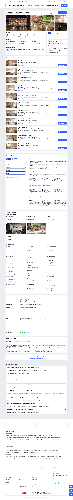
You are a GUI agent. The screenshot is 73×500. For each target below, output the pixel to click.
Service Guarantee (8, 477)
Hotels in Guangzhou (22, 456)
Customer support (8, 475)
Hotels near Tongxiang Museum (11, 448)
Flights (19, 1)
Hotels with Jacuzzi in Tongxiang (11, 467)
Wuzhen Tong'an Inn (9, 441)
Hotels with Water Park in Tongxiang (49, 467)
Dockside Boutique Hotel (48, 437)
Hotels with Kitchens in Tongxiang (22, 467)
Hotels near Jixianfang (20, 448)
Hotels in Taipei (53, 458)
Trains (23, 1)
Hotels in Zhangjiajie (29, 458)
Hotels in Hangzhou (16, 460)
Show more (8, 50)
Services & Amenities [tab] (22, 57)
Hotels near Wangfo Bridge (28, 450)
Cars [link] (27, 1)
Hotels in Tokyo (43, 456)
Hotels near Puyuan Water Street (30, 448)
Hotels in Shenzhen (36, 456)
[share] (71, 490)
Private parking (10, 216)
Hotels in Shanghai (9, 456)
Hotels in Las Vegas (9, 458)
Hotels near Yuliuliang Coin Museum (30, 452)
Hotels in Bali (28, 460)
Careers (20, 479)
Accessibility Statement (22, 484)
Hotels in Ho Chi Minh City (46, 458)
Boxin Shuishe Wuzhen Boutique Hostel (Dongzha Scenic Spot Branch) (48, 441)
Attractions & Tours (32, 1)
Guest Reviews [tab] (13, 57)
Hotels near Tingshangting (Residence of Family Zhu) (14, 452)
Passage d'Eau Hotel (56, 437)
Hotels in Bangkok (30, 456)
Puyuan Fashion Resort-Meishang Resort (37, 437)
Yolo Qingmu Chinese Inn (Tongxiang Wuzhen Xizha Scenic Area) (16, 435)
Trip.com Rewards (35, 477)
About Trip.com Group (22, 486)
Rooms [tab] (7, 57)
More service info (8, 479)
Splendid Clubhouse (37, 435)
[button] (38, 1)
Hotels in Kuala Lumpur (37, 458)
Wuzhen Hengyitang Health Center (47, 435)
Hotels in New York (9, 460)
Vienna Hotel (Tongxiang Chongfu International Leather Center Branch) (17, 437)
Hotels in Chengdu (22, 458)
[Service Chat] (71, 494)
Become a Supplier (35, 484)
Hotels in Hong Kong (50, 456)
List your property (35, 481)
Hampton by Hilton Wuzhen (23, 441)
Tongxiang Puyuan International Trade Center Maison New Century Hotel (43, 439)
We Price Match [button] (54, 13)
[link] (52, 2)
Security (33, 486)
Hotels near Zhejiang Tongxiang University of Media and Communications (46, 450)
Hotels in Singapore (60, 458)
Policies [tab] (29, 57)
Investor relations (34, 475)
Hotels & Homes (13, 1)
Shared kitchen (30, 267)
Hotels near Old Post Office (41, 448)
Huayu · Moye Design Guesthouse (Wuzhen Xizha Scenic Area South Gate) (18, 439)
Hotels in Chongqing (58, 456)
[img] (18, 23)
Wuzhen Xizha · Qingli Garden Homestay (17, 12)
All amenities (8, 44)
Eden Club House (59, 439)
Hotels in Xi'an (22, 460)
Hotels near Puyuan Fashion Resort (52, 448)
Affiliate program (34, 479)
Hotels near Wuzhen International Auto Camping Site (14, 450)
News (19, 477)
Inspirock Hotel (15, 441)
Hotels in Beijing (15, 456)
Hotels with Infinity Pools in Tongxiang (35, 467)
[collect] (71, 486)
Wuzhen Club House (32, 441)
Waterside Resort (30, 435)
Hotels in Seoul (15, 458)
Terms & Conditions (22, 481)
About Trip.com (21, 475)
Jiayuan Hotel (63, 441)
